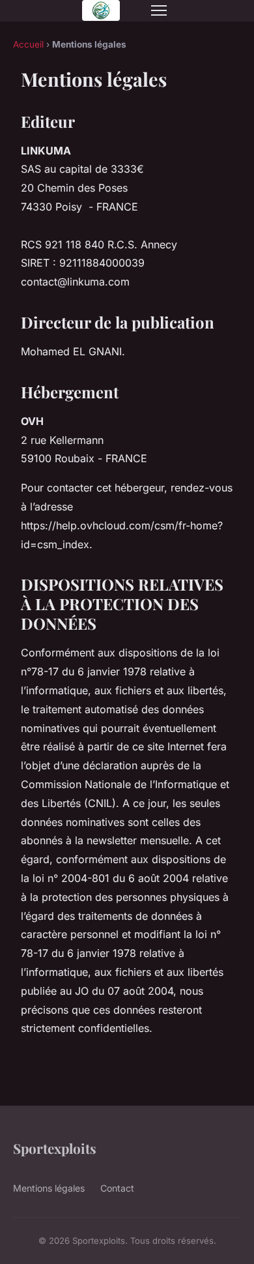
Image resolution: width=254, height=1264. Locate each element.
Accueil (28, 44)
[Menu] (159, 10)
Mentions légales (49, 1188)
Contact (117, 1188)
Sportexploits (54, 1148)
